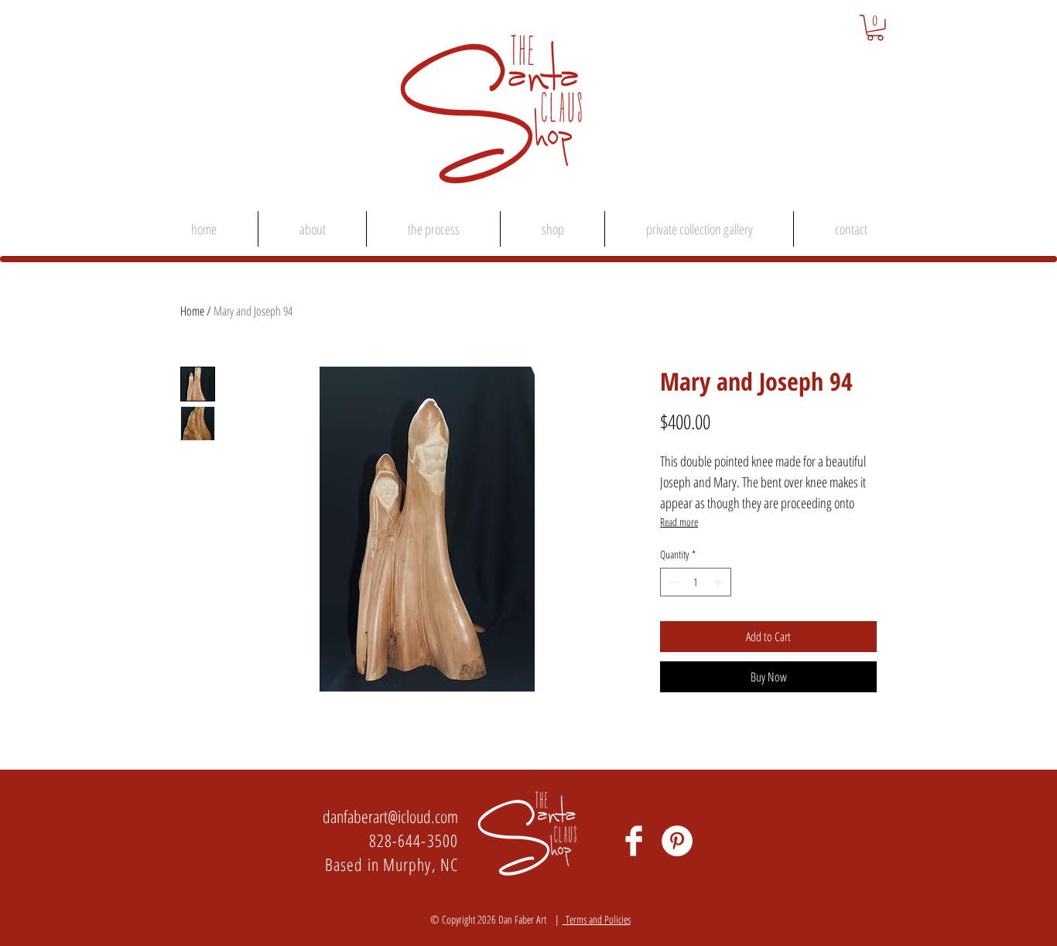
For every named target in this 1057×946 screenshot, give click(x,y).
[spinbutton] (696, 582)
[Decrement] (672, 582)
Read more (679, 521)
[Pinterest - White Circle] (677, 840)
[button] (875, 28)
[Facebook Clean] (633, 840)
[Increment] (719, 582)
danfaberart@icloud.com (390, 816)
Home (192, 310)
